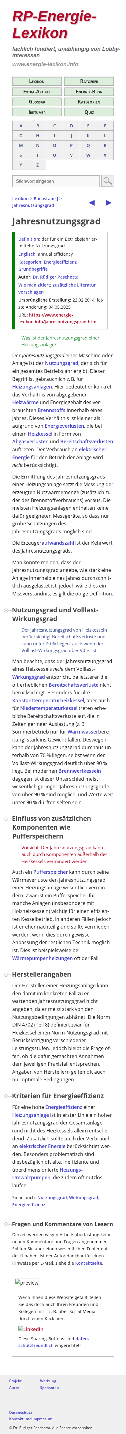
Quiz (89, 112)
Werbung (48, 1380)
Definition (28, 239)
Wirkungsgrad (28, 677)
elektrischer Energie (42, 1146)
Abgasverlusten (30, 441)
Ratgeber (89, 81)
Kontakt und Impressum (30, 1418)
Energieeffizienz (60, 262)
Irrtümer (37, 112)
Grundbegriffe (33, 269)
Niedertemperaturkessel (48, 708)
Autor (14, 1387)
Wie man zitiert (34, 285)
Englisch (26, 254)
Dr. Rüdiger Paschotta (56, 277)
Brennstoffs (51, 410)
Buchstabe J (46, 198)
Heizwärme (25, 402)
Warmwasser (83, 731)
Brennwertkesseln (79, 771)
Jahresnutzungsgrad (33, 205)
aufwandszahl (58, 542)
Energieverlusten (64, 425)
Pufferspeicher (50, 872)
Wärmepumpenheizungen (42, 958)
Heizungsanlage (30, 1115)
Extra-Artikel (36, 91)
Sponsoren (49, 1387)
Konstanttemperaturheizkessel (48, 700)
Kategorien (89, 101)
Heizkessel (40, 433)
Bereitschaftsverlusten (86, 441)
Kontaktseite (88, 1263)
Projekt (15, 1380)
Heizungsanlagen (32, 386)
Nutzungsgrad (61, 363)
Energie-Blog (89, 91)
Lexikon (37, 81)
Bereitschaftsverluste (73, 684)
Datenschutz (20, 1412)
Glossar (37, 101)
